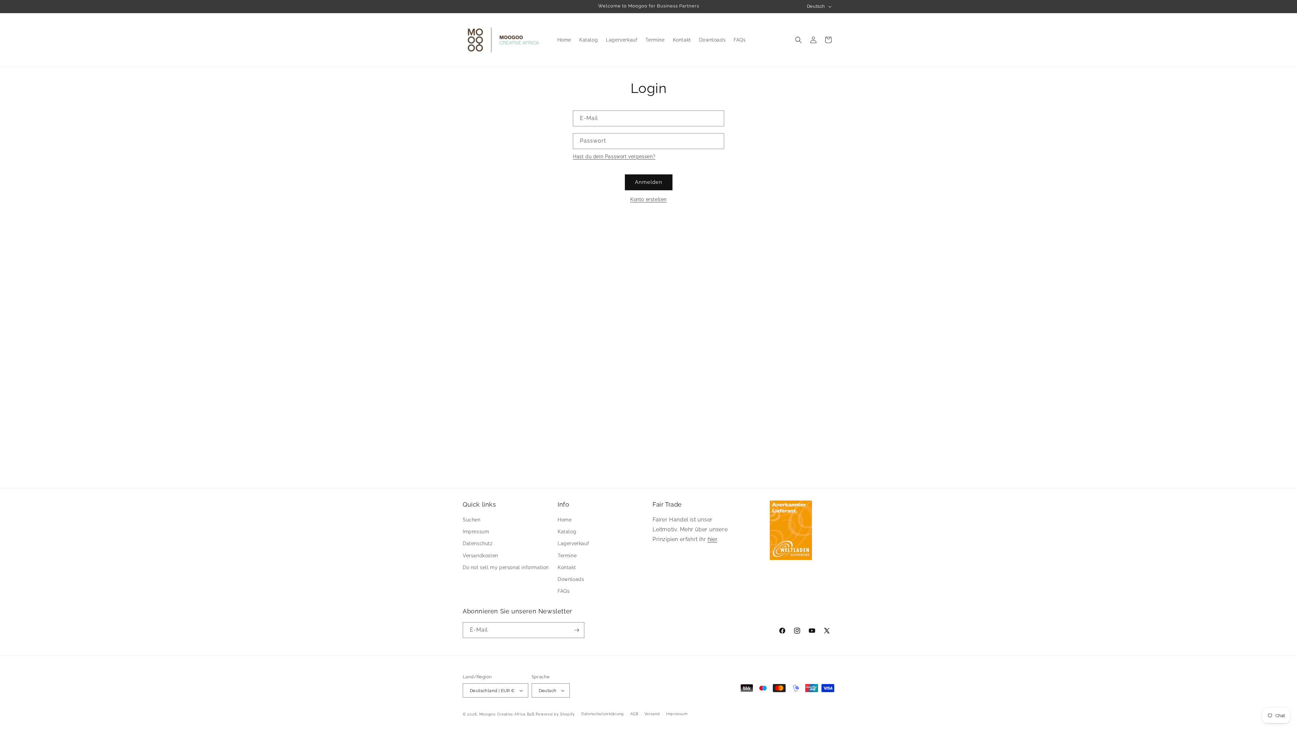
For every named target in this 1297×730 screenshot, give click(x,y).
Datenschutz (478, 543)
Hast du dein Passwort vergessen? (614, 156)
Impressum (476, 531)
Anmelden (648, 182)
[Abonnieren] (576, 630)
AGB (634, 714)
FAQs (563, 591)
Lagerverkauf (573, 543)
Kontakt (567, 567)
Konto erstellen (648, 199)
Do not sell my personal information (506, 567)
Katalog (567, 531)
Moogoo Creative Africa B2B (506, 714)
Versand (652, 714)
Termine (567, 555)
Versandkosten (480, 555)
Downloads (571, 579)
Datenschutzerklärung (602, 714)
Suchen (472, 519)
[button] (798, 39)
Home (564, 519)
